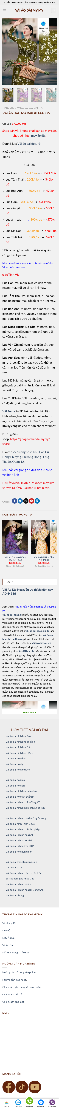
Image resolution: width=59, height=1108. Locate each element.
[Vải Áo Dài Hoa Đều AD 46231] (44, 537)
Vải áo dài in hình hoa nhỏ (20, 834)
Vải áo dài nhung (15, 895)
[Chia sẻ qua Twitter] (20, 501)
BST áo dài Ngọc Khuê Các (20, 878)
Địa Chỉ (6, 1106)
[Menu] (4, 10)
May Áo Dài (8, 937)
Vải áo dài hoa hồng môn (19, 851)
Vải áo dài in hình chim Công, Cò (23, 802)
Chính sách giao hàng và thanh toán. (21, 986)
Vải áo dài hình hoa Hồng (19, 752)
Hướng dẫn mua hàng (14, 979)
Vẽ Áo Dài (7, 944)
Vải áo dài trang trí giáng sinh (21, 861)
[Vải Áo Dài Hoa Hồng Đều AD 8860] (15, 537)
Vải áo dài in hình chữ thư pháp (22, 829)
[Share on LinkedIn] (37, 501)
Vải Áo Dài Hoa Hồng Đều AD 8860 (15, 558)
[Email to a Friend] (25, 501)
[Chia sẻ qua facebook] (14, 501)
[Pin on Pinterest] (31, 501)
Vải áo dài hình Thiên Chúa (20, 823)
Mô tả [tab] (9, 582)
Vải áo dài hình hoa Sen (18, 736)
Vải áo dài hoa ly (14, 763)
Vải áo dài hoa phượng (18, 769)
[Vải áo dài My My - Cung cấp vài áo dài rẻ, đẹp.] (29, 10)
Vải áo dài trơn (14, 867)
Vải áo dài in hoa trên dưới (20, 845)
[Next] (51, 51)
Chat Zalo (18, 1106)
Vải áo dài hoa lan (15, 785)
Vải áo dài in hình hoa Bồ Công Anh (25, 889)
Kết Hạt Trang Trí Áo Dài (15, 952)
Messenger (41, 1106)
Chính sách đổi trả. (12, 994)
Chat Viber (52, 1106)
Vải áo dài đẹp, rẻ (29, 143)
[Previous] (7, 51)
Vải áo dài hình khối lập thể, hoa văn (25, 807)
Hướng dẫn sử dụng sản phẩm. (19, 972)
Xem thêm (28, 712)
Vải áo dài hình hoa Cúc (18, 747)
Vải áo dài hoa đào (15, 758)
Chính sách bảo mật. (13, 1001)
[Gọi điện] (29, 1101)
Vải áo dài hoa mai (15, 779)
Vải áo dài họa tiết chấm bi (20, 796)
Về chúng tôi (9, 922)
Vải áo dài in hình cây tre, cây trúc (23, 872)
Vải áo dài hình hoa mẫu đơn (21, 791)
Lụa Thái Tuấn (15, 237)
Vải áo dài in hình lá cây (18, 884)
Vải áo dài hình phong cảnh (20, 741)
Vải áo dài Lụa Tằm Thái (30, 108)
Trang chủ (8, 108)
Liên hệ (6, 930)
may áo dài (38, 135)
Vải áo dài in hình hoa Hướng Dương (26, 818)
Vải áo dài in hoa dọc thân (19, 840)
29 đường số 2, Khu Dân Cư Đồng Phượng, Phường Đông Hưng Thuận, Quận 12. (25, 456)
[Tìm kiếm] (53, 10)
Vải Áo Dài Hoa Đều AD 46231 (44, 558)
